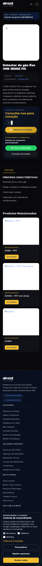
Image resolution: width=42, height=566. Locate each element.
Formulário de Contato (21, 154)
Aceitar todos (21, 560)
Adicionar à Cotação (22, 130)
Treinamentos (8, 466)
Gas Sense (19, 76)
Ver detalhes (12, 257)
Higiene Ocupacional (11, 415)
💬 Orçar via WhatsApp (21, 148)
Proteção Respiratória (11, 419)
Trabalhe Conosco (10, 497)
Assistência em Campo (11, 470)
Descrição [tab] (9, 170)
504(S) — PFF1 (11, 251)
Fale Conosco (8, 500)
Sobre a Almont (9, 481)
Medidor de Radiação (11, 439)
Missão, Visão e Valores (12, 485)
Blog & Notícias (8, 493)
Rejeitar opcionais (21, 553)
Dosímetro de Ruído (10, 431)
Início (6, 14)
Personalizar (21, 547)
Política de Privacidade (13, 541)
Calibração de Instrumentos (13, 454)
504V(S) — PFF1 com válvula (17, 296)
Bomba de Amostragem (12, 435)
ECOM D (8, 341)
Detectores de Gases (11, 411)
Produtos (13, 14)
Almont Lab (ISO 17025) (12, 450)
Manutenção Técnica (11, 458)
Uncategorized (24, 14)
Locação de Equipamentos (13, 462)
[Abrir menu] (31, 4)
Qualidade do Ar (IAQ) (11, 423)
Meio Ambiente (8, 427)
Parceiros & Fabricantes (12, 489)
